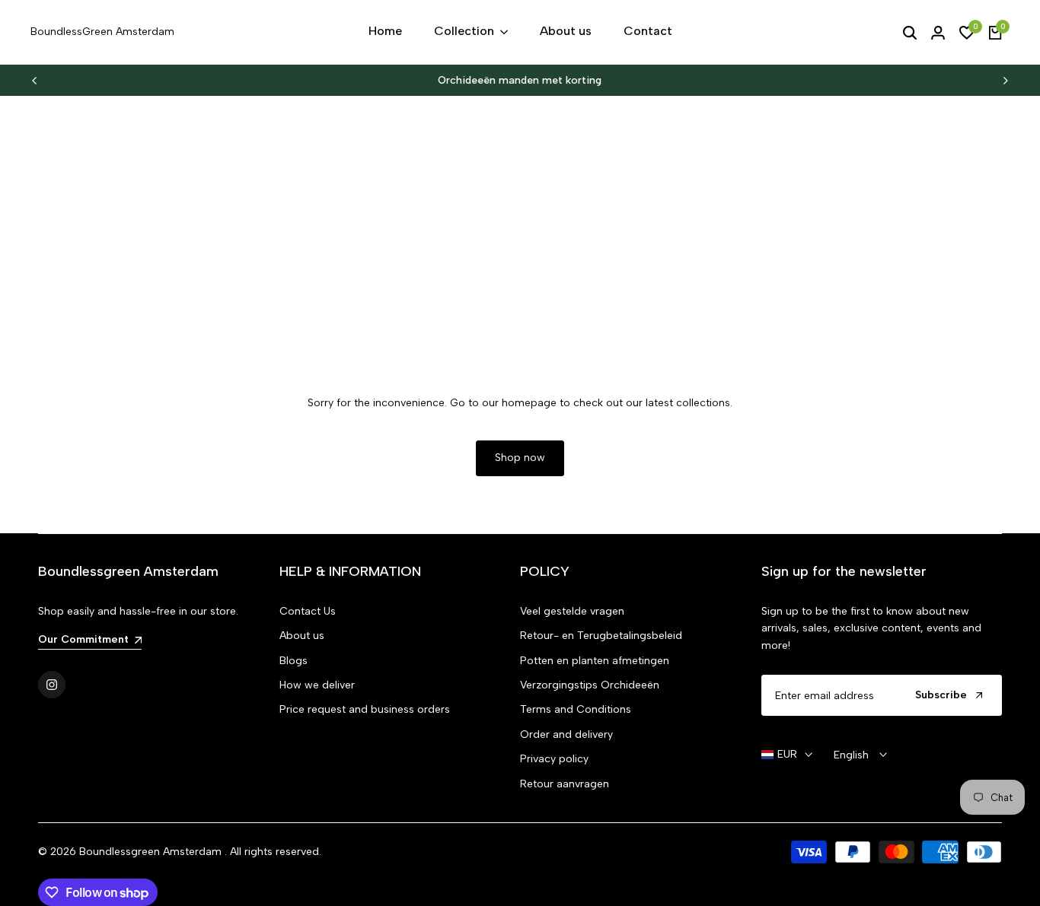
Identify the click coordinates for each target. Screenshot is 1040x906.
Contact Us (307, 611)
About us (301, 635)
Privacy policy (554, 758)
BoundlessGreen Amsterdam (102, 31)
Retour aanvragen (564, 783)
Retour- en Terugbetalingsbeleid (601, 635)
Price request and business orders (364, 709)
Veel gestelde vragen (572, 611)
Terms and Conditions (575, 709)
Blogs (293, 660)
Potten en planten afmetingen (594, 660)
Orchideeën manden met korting (519, 80)
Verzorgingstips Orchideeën (589, 685)
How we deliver (317, 685)
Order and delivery (566, 734)
